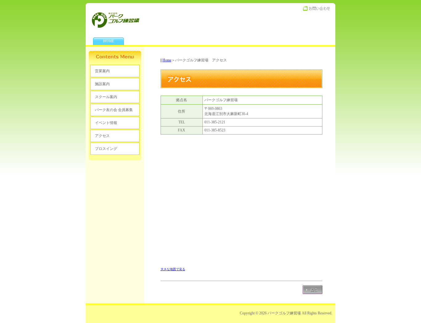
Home (166, 60)
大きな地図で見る (173, 269)
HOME (108, 41)
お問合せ (316, 8)
